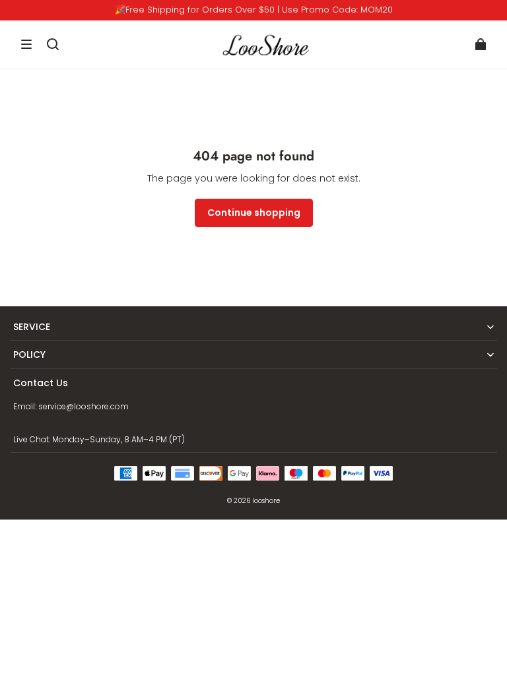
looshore (266, 501)
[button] (26, 44)
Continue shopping (253, 212)
